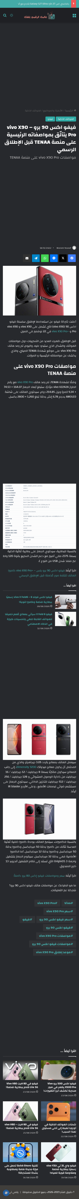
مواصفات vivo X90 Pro (55, 936)
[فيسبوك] (72, 258)
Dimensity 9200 (26, 767)
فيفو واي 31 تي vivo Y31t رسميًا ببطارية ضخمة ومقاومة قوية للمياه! (61, 1169)
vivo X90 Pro (25, 382)
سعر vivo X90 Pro (58, 911)
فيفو (50, 119)
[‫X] (63, 258)
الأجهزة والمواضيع (53, 110)
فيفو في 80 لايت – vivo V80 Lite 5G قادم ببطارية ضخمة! (21, 1126)
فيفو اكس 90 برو (58, 928)
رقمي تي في (11, 1192)
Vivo (67, 903)
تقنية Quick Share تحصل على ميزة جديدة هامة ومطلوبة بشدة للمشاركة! (21, 1169)
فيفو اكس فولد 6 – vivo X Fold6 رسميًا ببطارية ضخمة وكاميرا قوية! (29, 600)
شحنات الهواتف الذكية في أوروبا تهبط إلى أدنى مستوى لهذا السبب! (59, 1128)
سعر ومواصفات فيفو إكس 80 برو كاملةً (39, 875)
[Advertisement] (39, 65)
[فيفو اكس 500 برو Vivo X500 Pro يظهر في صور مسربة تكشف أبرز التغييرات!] (58, 1070)
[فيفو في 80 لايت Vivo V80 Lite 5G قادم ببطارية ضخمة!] (20, 1070)
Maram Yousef (64, 248)
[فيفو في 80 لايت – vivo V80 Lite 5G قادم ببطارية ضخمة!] (20, 1111)
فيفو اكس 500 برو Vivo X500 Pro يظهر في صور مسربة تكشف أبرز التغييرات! (60, 1087)
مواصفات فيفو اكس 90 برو (51, 944)
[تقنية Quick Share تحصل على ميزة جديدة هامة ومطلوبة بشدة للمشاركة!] (20, 1152)
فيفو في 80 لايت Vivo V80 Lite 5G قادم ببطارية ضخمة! (22, 1085)
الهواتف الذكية (33, 110)
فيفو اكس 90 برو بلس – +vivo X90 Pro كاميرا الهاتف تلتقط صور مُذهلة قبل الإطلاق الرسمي (42, 573)
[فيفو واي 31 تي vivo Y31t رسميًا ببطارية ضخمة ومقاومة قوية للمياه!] (58, 1152)
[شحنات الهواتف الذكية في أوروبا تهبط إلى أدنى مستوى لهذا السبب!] (58, 1111)
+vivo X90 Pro (60, 331)
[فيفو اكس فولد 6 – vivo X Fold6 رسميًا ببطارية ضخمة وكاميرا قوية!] (65, 602)
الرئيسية (69, 110)
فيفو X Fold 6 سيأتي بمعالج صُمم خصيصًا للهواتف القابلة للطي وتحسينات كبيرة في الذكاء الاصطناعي (28, 619)
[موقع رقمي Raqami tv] (39, 15)
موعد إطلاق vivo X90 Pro (53, 952)
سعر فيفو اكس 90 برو (55, 919)
